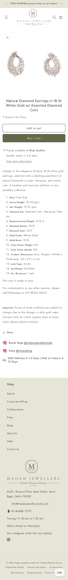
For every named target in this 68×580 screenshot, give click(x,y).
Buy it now (34, 138)
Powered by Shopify (15, 567)
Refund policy (17, 572)
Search (11, 393)
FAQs (10, 441)
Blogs (10, 425)
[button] (6, 17)
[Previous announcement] (6, 4)
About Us (12, 433)
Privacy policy (56, 567)
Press (10, 417)
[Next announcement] (61, 4)
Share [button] (10, 332)
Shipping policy (34, 572)
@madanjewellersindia (38, 342)
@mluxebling (24, 350)
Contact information (37, 567)
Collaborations (15, 409)
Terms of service (52, 572)
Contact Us (13, 449)
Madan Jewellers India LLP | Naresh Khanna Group (38, 562)
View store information (19, 161)
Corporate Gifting (17, 401)
